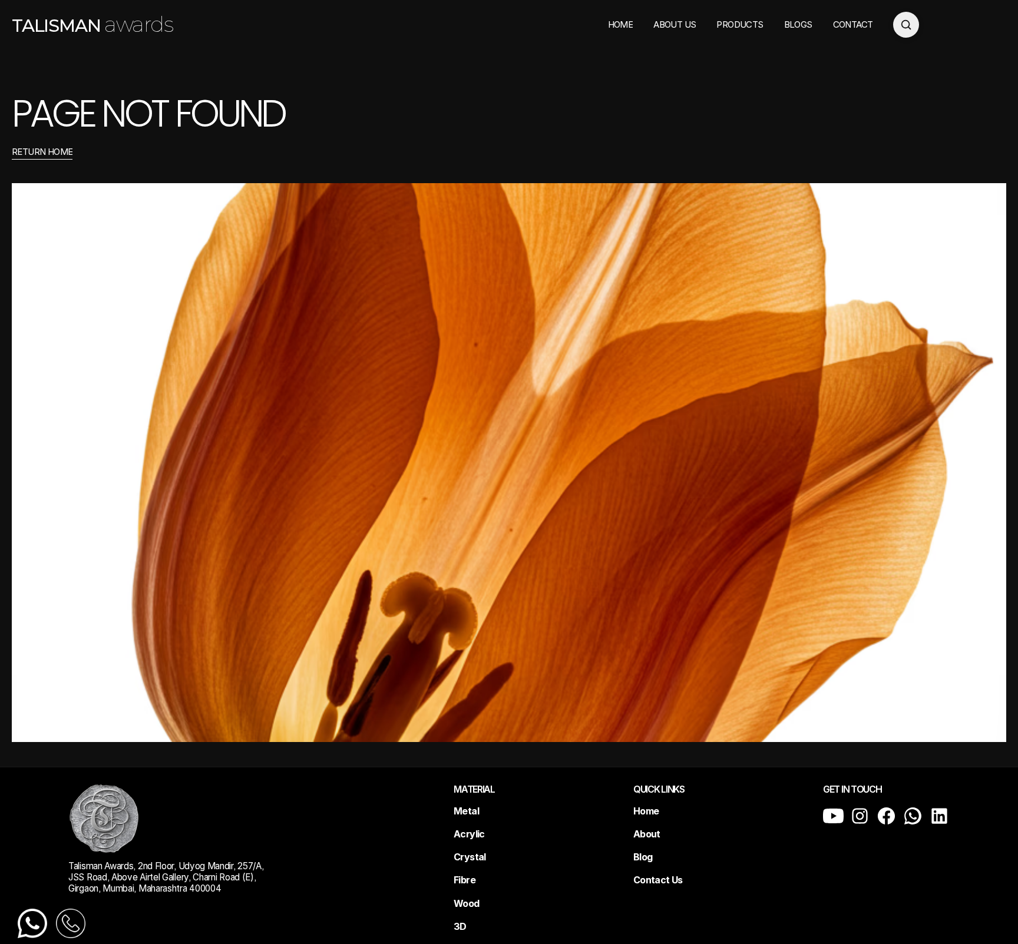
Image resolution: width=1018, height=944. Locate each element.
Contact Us (658, 880)
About (646, 834)
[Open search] (906, 25)
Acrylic (469, 834)
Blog (642, 857)
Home (646, 811)
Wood (466, 903)
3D (460, 926)
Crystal (470, 857)
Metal (466, 811)
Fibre (464, 880)
